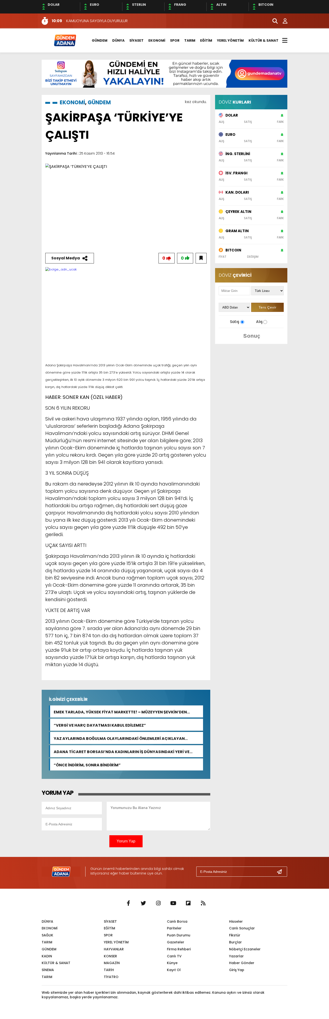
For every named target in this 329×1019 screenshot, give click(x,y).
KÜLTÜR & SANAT (263, 40)
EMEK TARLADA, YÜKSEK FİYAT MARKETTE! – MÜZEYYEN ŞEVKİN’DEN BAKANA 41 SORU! (120, 711)
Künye (172, 962)
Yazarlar (236, 956)
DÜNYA (118, 40)
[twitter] (143, 903)
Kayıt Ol (174, 969)
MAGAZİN (112, 962)
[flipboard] (188, 903)
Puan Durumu (178, 935)
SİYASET (136, 40)
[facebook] (128, 903)
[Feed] (203, 903)
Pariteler (174, 928)
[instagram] (158, 903)
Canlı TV (174, 956)
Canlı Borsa (177, 921)
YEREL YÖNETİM (230, 40)
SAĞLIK (47, 935)
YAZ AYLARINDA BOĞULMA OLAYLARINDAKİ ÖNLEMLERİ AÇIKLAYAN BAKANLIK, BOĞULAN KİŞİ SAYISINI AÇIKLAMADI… (119, 738)
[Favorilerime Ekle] (201, 258)
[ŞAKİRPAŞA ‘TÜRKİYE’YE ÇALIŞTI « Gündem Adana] (65, 40)
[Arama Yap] (273, 21)
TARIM (189, 40)
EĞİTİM (206, 40)
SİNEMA (48, 969)
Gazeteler (175, 942)
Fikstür (234, 935)
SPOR (174, 40)
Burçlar (235, 942)
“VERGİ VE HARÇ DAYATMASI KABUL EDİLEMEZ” (100, 725)
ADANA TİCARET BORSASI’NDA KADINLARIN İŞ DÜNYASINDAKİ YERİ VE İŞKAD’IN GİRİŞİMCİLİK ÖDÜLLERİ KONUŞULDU (122, 751)
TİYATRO (111, 976)
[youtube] (173, 903)
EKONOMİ (156, 40)
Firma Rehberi (179, 949)
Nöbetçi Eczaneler (245, 949)
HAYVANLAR (114, 949)
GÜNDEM (99, 40)
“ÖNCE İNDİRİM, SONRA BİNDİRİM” (87, 764)
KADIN (47, 956)
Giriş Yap (236, 969)
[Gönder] (281, 872)
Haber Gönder (241, 962)
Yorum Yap (126, 841)
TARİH (109, 969)
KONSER (110, 956)
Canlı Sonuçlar (242, 928)
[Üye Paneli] (282, 21)
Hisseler (236, 921)
